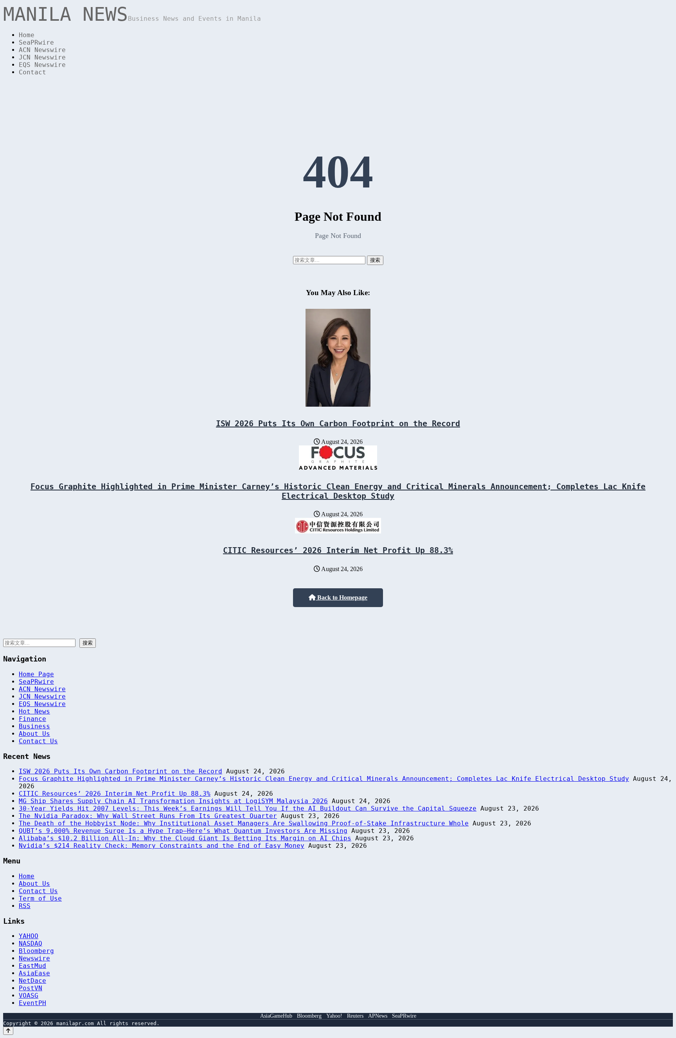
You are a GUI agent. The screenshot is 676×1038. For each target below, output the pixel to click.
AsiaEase (34, 973)
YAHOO (28, 936)
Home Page (36, 674)
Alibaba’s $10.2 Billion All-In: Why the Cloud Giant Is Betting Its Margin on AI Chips (185, 838)
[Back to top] (8, 1031)
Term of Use (40, 898)
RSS (25, 906)
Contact (32, 72)
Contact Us (38, 741)
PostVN (30, 988)
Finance (32, 719)
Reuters (355, 1016)
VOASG (28, 995)
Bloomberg (36, 951)
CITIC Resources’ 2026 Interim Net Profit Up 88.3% (338, 550)
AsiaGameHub (276, 1016)
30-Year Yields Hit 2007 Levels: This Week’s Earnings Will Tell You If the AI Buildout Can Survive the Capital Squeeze (247, 808)
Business (34, 726)
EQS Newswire (42, 64)
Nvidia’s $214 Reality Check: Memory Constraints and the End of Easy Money (161, 845)
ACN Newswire (42, 50)
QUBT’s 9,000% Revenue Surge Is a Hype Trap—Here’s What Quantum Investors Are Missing (183, 830)
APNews (377, 1016)
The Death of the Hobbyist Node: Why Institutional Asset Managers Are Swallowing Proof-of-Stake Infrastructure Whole (244, 823)
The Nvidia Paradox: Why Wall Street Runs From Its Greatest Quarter (148, 816)
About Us (34, 733)
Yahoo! (334, 1016)
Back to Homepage (341, 597)
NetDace (32, 980)
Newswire (34, 958)
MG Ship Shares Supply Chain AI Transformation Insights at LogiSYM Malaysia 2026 (173, 801)
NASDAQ (30, 943)
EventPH (32, 1003)
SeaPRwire (36, 42)
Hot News (34, 711)
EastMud (32, 966)
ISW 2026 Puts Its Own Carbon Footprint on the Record (338, 423)
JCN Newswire (42, 57)
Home (26, 35)
